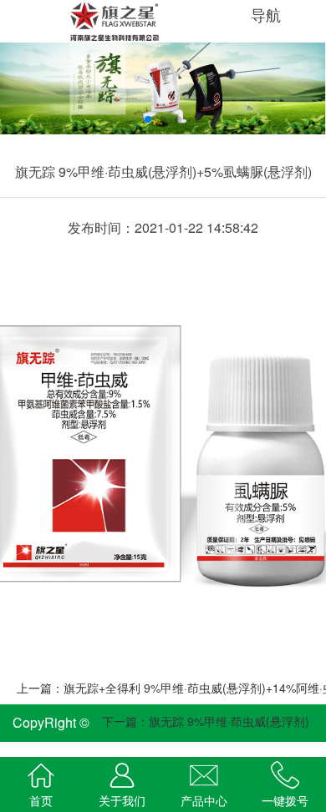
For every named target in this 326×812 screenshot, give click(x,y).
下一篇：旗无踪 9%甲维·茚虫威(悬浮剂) (205, 721)
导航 (268, 14)
